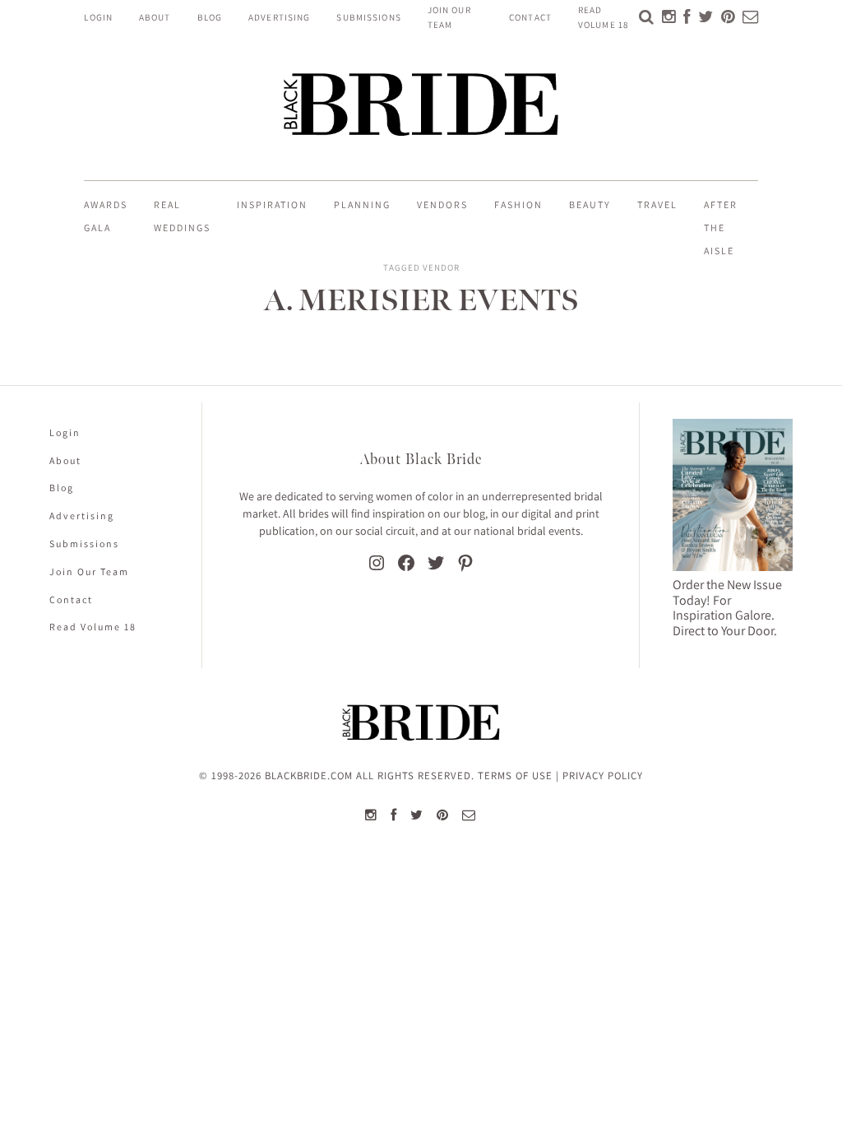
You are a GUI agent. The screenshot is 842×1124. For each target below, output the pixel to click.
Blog (209, 17)
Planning (362, 204)
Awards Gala (105, 216)
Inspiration (272, 204)
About (155, 17)
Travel (657, 204)
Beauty (590, 204)
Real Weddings (182, 216)
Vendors (442, 204)
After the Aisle (721, 227)
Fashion (518, 204)
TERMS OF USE (515, 776)
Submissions (368, 17)
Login (98, 17)
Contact (530, 17)
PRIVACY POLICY (602, 776)
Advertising (279, 17)
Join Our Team (89, 571)
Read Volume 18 (92, 626)
